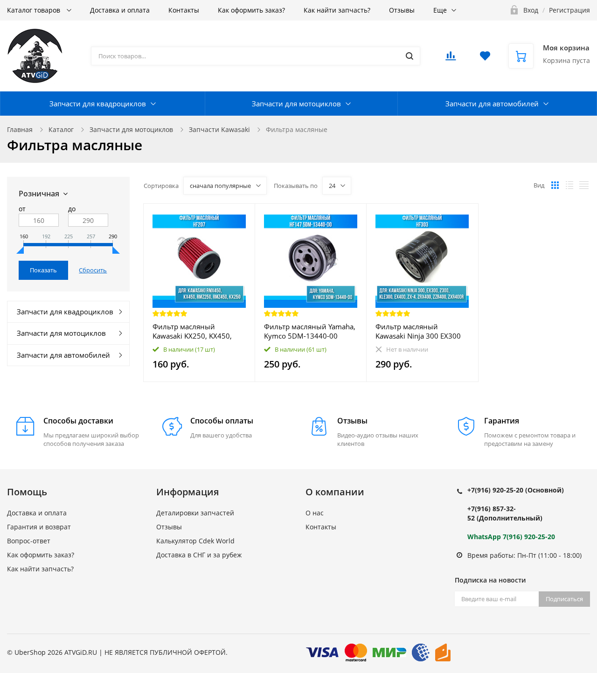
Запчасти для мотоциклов (296, 103)
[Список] (569, 185)
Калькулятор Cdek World (195, 540)
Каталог (61, 129)
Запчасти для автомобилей (492, 103)
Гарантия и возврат (39, 526)
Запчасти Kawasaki (219, 129)
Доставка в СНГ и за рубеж (199, 554)
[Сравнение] (242, 216)
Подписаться (564, 599)
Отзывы (402, 10)
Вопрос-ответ (28, 540)
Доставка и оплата (120, 10)
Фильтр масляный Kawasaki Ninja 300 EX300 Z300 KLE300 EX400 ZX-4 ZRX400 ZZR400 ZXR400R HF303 (418, 331)
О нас (314, 512)
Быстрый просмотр (199, 260)
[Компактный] (584, 185)
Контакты (183, 10)
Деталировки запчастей (195, 512)
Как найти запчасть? (337, 10)
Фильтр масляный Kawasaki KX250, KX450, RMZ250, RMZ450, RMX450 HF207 (198, 331)
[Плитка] (555, 185)
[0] (450, 58)
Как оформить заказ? (251, 10)
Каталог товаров (34, 10)
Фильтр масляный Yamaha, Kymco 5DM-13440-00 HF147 (309, 331)
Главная (20, 129)
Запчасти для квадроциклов (97, 103)
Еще (440, 10)
